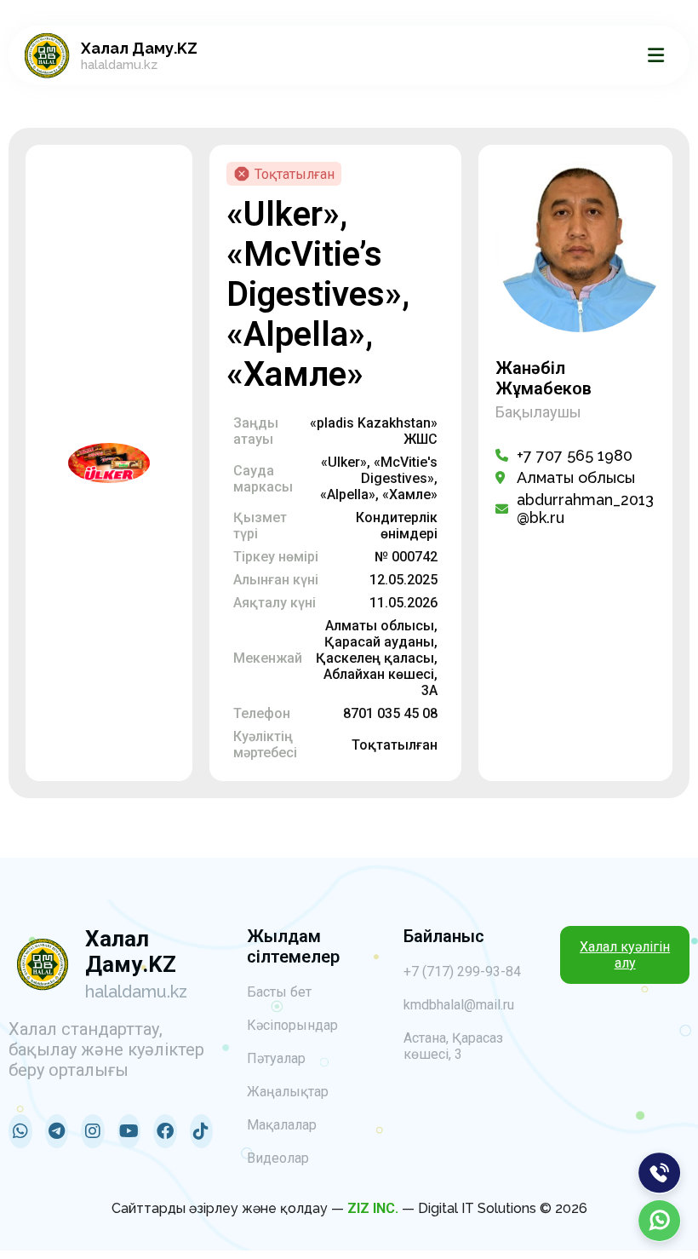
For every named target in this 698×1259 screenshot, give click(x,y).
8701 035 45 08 (390, 713)
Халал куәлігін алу (625, 955)
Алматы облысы (576, 477)
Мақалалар (282, 1125)
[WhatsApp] (659, 1220)
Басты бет (279, 992)
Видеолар (278, 1158)
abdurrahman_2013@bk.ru (585, 508)
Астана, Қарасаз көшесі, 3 (453, 1046)
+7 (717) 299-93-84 (462, 971)
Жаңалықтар (288, 1092)
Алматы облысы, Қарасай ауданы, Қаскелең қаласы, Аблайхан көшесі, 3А (377, 658)
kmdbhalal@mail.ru (458, 1005)
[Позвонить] (659, 1173)
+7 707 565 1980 (574, 455)
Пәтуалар (276, 1058)
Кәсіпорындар (292, 1025)
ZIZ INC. (372, 1208)
